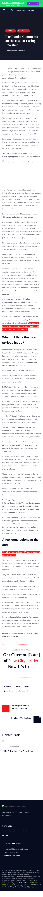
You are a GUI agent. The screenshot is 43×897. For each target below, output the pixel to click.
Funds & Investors (23, 31)
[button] (40, 10)
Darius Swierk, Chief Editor (17, 50)
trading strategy (21, 691)
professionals (10, 555)
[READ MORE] (4, 757)
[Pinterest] (12, 830)
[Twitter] (3, 830)
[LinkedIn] (20, 830)
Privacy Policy (16, 881)
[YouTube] (16, 830)
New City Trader (14, 746)
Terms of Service (27, 881)
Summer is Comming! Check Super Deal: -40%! (13, 4)
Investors (26, 686)
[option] (21, 752)
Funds (18, 686)
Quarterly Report (8, 691)
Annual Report (8, 686)
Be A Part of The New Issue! (19, 751)
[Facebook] (7, 830)
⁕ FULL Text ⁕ (11, 31)
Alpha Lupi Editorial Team (20, 883)
